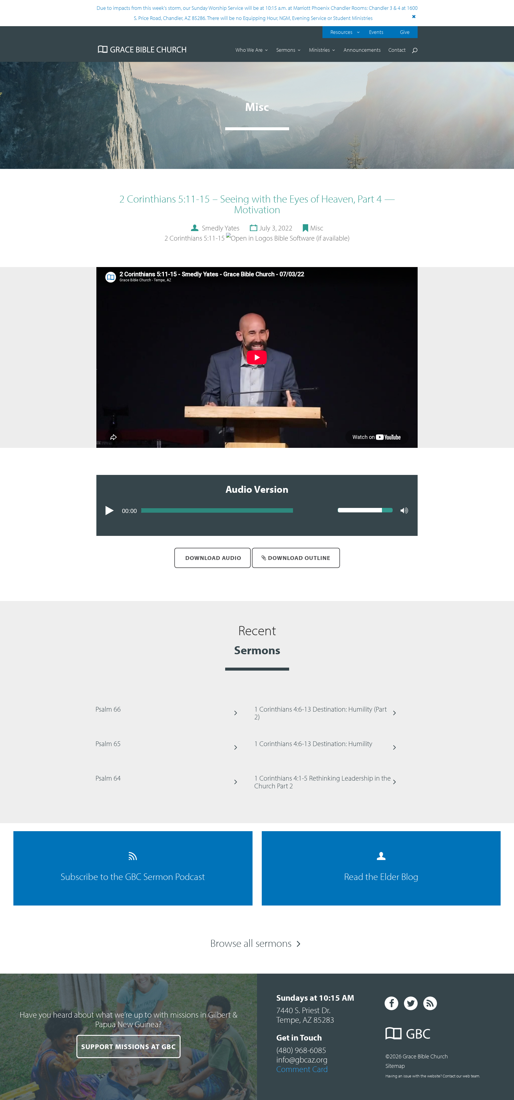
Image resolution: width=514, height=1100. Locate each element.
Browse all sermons (251, 943)
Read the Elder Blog (381, 876)
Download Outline (298, 557)
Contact (397, 50)
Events (376, 32)
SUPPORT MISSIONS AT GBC (128, 1046)
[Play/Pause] (109, 510)
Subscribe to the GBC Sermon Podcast (133, 876)
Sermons (285, 50)
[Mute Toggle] (404, 511)
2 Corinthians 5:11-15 (194, 237)
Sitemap (395, 1065)
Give (405, 32)
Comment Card (302, 1069)
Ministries (319, 50)
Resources (341, 32)
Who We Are (249, 50)
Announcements (362, 50)
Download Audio (212, 557)
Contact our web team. (461, 1076)
